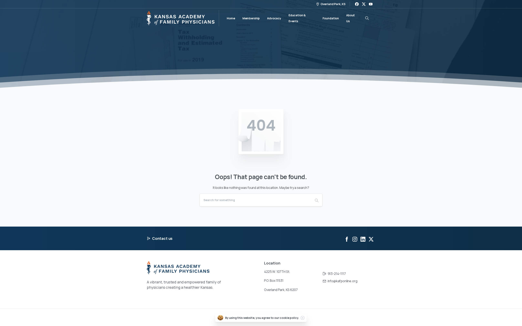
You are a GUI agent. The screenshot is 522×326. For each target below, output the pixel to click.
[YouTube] (371, 4)
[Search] (316, 200)
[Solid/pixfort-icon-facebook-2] (347, 239)
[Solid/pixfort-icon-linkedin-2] (363, 239)
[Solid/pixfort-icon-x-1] (371, 239)
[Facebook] (357, 4)
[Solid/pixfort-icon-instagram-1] (355, 239)
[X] (364, 4)
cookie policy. (289, 318)
